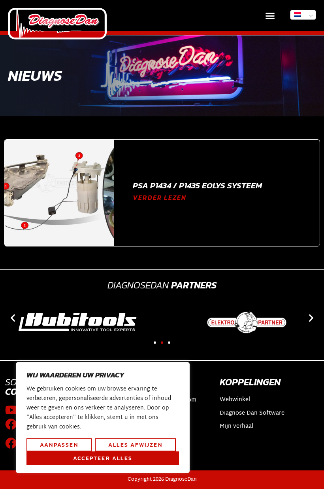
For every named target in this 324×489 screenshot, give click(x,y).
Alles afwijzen (135, 444)
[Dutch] (303, 14)
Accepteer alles (102, 458)
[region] (103, 418)
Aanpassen (59, 444)
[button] (270, 15)
